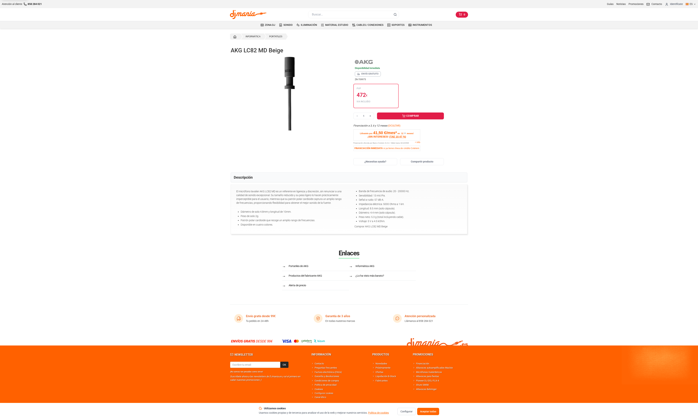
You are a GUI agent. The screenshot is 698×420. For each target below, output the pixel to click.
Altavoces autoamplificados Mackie (434, 367)
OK (284, 364)
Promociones (636, 4)
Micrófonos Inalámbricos (429, 372)
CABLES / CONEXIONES (369, 24)
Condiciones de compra (327, 380)
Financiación (422, 363)
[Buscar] (395, 14)
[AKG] (398, 62)
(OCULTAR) (394, 125)
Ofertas (379, 372)
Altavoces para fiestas (427, 376)
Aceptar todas (428, 411)
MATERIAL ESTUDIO (336, 24)
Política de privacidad (325, 384)
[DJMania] (248, 14)
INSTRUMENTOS (422, 24)
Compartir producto (422, 161)
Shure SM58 (422, 384)
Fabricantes (382, 380)
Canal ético (320, 397)
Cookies (319, 389)
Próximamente (383, 367)
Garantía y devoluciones (327, 376)
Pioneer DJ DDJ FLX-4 (427, 380)
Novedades (381, 363)
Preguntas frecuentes (326, 367)
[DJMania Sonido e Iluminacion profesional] (437, 341)
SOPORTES (398, 24)
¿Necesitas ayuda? (375, 161)
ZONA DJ (270, 24)
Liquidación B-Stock (386, 376)
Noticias (621, 4)
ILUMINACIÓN (309, 24)
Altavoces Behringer (426, 389)
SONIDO (288, 24)
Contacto (319, 363)
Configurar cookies (324, 393)
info (417, 142)
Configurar (406, 411)
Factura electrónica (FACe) (328, 372)
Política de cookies (378, 412)
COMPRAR (412, 115)
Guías (610, 4)
